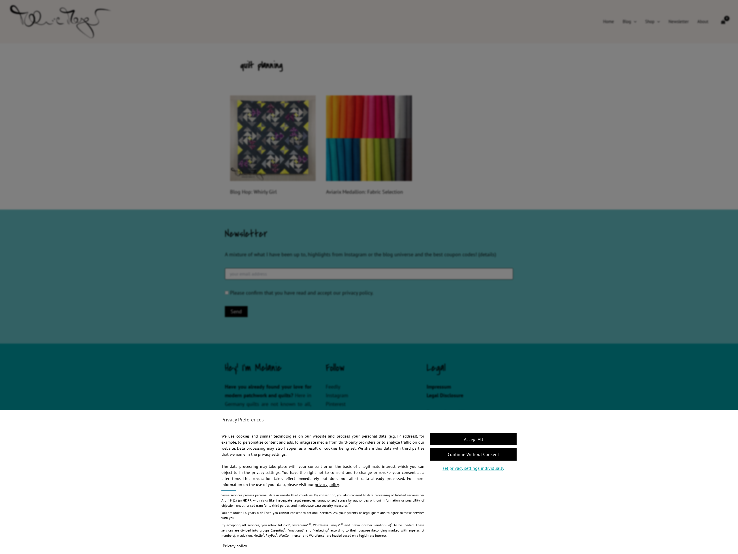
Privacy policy (235, 546)
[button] (473, 439)
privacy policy (327, 484)
